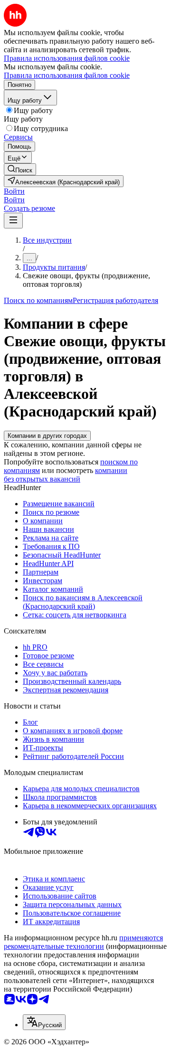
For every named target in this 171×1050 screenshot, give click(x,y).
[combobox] (44, 1022)
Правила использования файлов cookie (67, 75)
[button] (14, 191)
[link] (20, 169)
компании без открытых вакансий (65, 474)
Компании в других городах (47, 435)
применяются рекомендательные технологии (83, 942)
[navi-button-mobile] (13, 220)
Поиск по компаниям (38, 300)
